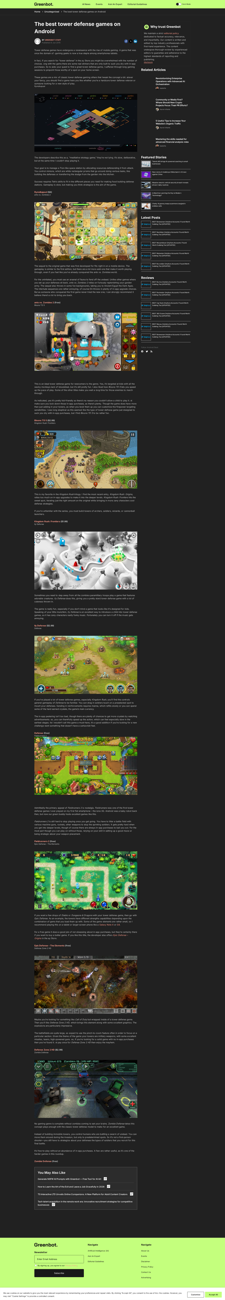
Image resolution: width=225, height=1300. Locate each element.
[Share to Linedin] (135, 41)
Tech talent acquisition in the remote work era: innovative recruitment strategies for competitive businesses (85, 1203)
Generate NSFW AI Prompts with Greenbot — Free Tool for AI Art (70, 1179)
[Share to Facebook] (126, 41)
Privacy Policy (71, 1265)
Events (99, 4)
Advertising (146, 1277)
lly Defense (40, 625)
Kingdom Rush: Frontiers (47, 521)
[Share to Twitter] (131, 41)
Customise (195, 1294)
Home (37, 11)
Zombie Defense (43, 1161)
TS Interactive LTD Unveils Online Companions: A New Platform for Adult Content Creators (83, 1194)
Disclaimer (145, 1261)
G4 (118, 924)
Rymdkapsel (40, 192)
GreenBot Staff (53, 40)
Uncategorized (51, 11)
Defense (38, 733)
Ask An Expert (115, 4)
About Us (145, 1251)
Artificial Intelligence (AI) (98, 1251)
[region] (112, 1294)
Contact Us (146, 1272)
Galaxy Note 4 (106, 924)
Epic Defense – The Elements (49, 945)
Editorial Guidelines (137, 4)
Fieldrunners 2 (41, 841)
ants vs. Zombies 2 (44, 302)
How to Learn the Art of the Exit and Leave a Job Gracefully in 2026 (71, 1186)
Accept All (213, 1294)
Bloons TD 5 (40, 420)
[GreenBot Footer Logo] (45, 1244)
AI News (86, 4)
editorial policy (171, 33)
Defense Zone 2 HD (44, 1049)
